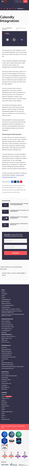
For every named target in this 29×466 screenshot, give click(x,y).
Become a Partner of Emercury (8, 336)
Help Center (4, 347)
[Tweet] (15, 182)
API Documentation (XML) (7, 324)
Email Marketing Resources (7, 368)
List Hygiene (4, 385)
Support (3, 295)
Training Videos (4, 358)
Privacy (3, 407)
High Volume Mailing (5, 379)
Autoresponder (4, 377)
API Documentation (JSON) (7, 326)
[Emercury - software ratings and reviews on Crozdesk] (4, 434)
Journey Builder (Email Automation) (9, 375)
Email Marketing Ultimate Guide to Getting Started (12, 366)
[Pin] (21, 182)
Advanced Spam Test (6, 383)
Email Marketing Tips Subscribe (8, 357)
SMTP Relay (4, 389)
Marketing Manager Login (7, 362)
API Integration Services (6, 328)
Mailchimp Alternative (6, 303)
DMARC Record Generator (7, 364)
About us (3, 297)
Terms (2, 417)
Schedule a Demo (5, 398)
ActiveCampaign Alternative (7, 305)
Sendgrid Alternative (5, 307)
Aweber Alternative (5, 301)
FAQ (2, 360)
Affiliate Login (4, 340)
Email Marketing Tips (6, 299)
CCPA (2, 413)
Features (12, 187)
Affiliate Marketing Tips (6, 351)
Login (25, 1)
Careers (3, 396)
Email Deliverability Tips (6, 353)
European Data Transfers (7, 411)
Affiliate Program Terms (6, 338)
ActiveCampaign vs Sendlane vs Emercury (11, 309)
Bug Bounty (4, 332)
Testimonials (4, 402)
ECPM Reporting (5, 387)
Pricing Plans (4, 293)
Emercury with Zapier (6, 323)
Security (3, 415)
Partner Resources (6, 334)
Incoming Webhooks (6, 330)
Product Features (5, 373)
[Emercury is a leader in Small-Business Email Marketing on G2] (4, 448)
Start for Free (18, 1)
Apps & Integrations (5, 321)
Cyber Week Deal (5, 419)
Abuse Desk (4, 404)
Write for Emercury (5, 342)
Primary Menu (2, 1)
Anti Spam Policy (5, 406)
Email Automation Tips (6, 355)
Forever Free (4, 381)
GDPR (2, 409)
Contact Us (3, 394)
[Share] (12, 182)
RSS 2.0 (19, 189)
